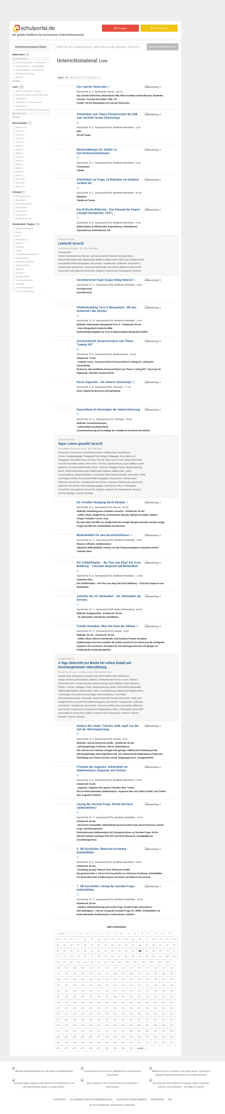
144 (123, 979)
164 (163, 985)
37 (64, 945)
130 (131, 973)
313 (155, 1042)
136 (58, 979)
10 (121, 933)
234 (123, 1014)
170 (90, 990)
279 (123, 1031)
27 (119, 939)
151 (58, 985)
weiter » (141, 1048)
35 (174, 939)
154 (82, 985)
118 (155, 968)
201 (99, 1002)
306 (99, 1042)
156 (99, 985)
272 (66, 1031)
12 (135, 933)
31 (147, 939)
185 (90, 996)
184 (82, 996)
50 (153, 945)
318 (74, 1048)
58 (85, 951)
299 (163, 1036)
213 (74, 1008)
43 (105, 945)
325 (131, 1048)
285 (171, 1031)
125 (90, 973)
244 (82, 1019)
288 (74, 1036)
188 (115, 996)
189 (123, 996)
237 (147, 1014)
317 (66, 1048)
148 (155, 979)
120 (171, 968)
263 (115, 1025)
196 (58, 1002)
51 (160, 945)
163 (155, 985)
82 (126, 956)
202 (107, 1002)
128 (115, 973)
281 (139, 1031)
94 (85, 962)
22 (85, 939)
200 (90, 1002)
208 (155, 1002)
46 (126, 945)
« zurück (61, 933)
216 (99, 1008)
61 (105, 951)
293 (115, 1036)
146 (139, 979)
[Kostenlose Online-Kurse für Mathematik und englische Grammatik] (112, 1068)
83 (133, 956)
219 (123, 1008)
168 (74, 990)
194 (163, 996)
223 (155, 1008)
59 (92, 951)
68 (153, 951)
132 (147, 973)
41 (92, 945)
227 (66, 1014)
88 (167, 956)
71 (174, 951)
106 (58, 968)
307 (107, 1042)
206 (139, 1002)
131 (139, 973)
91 (64, 962)
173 (115, 990)
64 (126, 951)
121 (58, 973)
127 (107, 973)
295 (131, 1036)
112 (107, 968)
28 (126, 939)
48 (140, 945)
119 (163, 968)
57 (78, 951)
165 (171, 985)
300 (171, 1036)
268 (155, 1025)
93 (78, 962)
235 (131, 1014)
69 (160, 951)
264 (123, 1025)
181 (58, 996)
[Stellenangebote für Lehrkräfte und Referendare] (44, 1068)
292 (107, 1036)
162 (147, 985)
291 (99, 1036)
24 (99, 939)
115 (131, 968)
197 (66, 1002)
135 (171, 973)
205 (131, 1002)
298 (155, 1036)
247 (107, 1019)
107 (66, 968)
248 (115, 1019)
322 (107, 1048)
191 (139, 996)
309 (123, 1042)
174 (123, 990)
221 (139, 1008)
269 (163, 1025)
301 (58, 1042)
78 (99, 956)
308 (115, 1042)
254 (163, 1019)
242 (66, 1019)
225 (171, 1008)
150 (171, 979)
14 (148, 933)
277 (107, 1031)
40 (85, 945)
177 (147, 990)
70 (167, 951)
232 (107, 1014)
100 (127, 962)
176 (139, 990)
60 (99, 951)
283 (155, 1031)
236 (139, 1014)
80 (112, 956)
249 (123, 1019)
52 (167, 945)
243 (74, 1019)
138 (74, 979)
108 (74, 968)
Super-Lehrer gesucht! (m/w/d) (80, 443)
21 (78, 939)
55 (64, 951)
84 (140, 956)
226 (58, 1014)
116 (139, 968)
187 (107, 996)
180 (171, 990)
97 (105, 962)
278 (115, 1031)
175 (131, 990)
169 (82, 990)
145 (131, 979)
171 (99, 990)
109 (82, 968)
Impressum (157, 1099)
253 (155, 1019)
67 (147, 951)
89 (174, 956)
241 (58, 1019)
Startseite (59, 1099)
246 (99, 1019)
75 (78, 956)
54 (57, 951)
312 (147, 1042)
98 (112, 962)
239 (163, 1014)
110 (90, 968)
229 (82, 1014)
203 (115, 1002)
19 (64, 939)
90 (57, 962)
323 (115, 1048)
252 (147, 1019)
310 (131, 1042)
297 (147, 1036)
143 (115, 979)
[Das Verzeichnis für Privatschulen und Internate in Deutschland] (112, 1080)
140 (90, 979)
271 (58, 1031)
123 (74, 973)
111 (99, 968)
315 (171, 1042)
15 (155, 933)
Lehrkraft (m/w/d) (71, 243)
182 (66, 996)
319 (82, 1048)
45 (119, 945)
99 (119, 962)
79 (105, 956)
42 (99, 945)
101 (135, 962)
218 (115, 1008)
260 (90, 1025)
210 (171, 1002)
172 (107, 990)
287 (66, 1036)
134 (163, 973)
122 (66, 973)
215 (90, 1008)
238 (155, 1014)
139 (82, 979)
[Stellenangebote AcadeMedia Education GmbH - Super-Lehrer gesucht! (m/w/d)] (166, 439)
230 (90, 1014)
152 (66, 985)
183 (74, 996)
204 (123, 1002)
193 (155, 996)
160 (131, 985)
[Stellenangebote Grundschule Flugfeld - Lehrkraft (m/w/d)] (166, 238)
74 (71, 956)
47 (133, 945)
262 (107, 1025)
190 (131, 996)
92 (71, 962)
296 (139, 1036)
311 (139, 1042)
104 (159, 962)
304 (82, 1042)
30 (140, 939)
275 (90, 1031)
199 (82, 1002)
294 (123, 1036)
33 (160, 939)
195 (171, 996)
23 (92, 939)
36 (57, 945)
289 (82, 1036)
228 (74, 1014)
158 (115, 985)
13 (141, 933)
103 (151, 962)
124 (82, 973)
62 (112, 951)
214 (82, 1008)
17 (169, 933)
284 (163, 1031)
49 (147, 945)
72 (57, 956)
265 (131, 1025)
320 (90, 1048)
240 (171, 1014)
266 (139, 1025)
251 (139, 1019)
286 (58, 1036)
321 (99, 1048)
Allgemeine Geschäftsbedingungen (91, 1099)
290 (90, 1036)
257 (66, 1025)
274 (82, 1031)
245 (90, 1019)
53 (174, 945)
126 (99, 973)
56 (71, 951)
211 (58, 1008)
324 (123, 1048)
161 (139, 985)
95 (92, 962)
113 (115, 968)
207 (147, 1002)
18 (57, 939)
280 (131, 1031)
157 (107, 985)
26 (112, 939)
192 (147, 996)
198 (74, 1002)
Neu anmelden (160, 28)
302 (66, 1042)
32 (153, 939)
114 (123, 968)
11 (128, 933)
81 (119, 956)
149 (163, 979)
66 (140, 951)
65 (133, 951)
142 (107, 979)
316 (58, 1048)
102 (143, 962)
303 (74, 1042)
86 (153, 956)
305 (90, 1042)
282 (147, 1031)
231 (99, 1014)
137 (66, 979)
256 (58, 1025)
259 (82, 1025)
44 (112, 945)
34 (167, 939)
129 (123, 973)
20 (71, 939)
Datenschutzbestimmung (132, 1099)
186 (99, 996)
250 (131, 1019)
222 (147, 1008)
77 (92, 956)
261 (99, 1025)
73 (64, 956)
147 (147, 979)
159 (123, 985)
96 (99, 962)
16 (162, 933)
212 (66, 1008)
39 (78, 945)
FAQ (170, 1099)
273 (74, 1031)
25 (105, 939)
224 (163, 1008)
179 (163, 990)
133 (155, 973)
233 (115, 1014)
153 (74, 985)
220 (131, 1008)
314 (163, 1042)
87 (160, 956)
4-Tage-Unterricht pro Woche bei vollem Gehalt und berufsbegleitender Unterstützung (94, 665)
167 (66, 990)
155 (90, 985)
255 (171, 1019)
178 (155, 990)
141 (99, 979)
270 (171, 1025)
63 (119, 951)
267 (147, 1025)
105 (167, 962)
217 (107, 1008)
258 (74, 1025)
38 (71, 945)
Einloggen (121, 28)
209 (163, 1002)
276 (99, 1031)
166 (58, 990)
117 (147, 968)
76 (85, 956)
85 (147, 956)
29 (133, 939)
